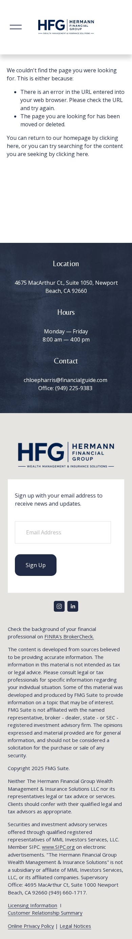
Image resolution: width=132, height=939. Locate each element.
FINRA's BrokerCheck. (69, 636)
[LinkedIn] (72, 606)
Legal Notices (75, 925)
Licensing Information (32, 905)
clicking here (72, 154)
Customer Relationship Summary (45, 912)
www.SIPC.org (58, 846)
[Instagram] (59, 606)
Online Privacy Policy (31, 925)
